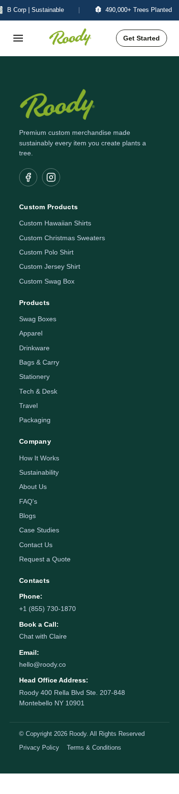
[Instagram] (51, 177)
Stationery (34, 376)
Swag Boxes (37, 319)
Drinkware (34, 348)
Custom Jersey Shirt (49, 266)
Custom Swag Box (46, 281)
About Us (33, 486)
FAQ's (28, 501)
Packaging (35, 420)
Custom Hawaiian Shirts (55, 223)
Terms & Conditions (94, 747)
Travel (28, 405)
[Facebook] (28, 177)
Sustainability (39, 472)
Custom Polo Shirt (46, 252)
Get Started (141, 38)
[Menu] (18, 38)
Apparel (30, 333)
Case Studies (39, 530)
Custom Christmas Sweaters (62, 238)
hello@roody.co (42, 664)
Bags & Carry (39, 362)
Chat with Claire (43, 636)
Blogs (27, 515)
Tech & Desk (38, 391)
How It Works (39, 458)
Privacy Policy (39, 747)
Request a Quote (45, 559)
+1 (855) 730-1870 (47, 608)
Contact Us (36, 545)
